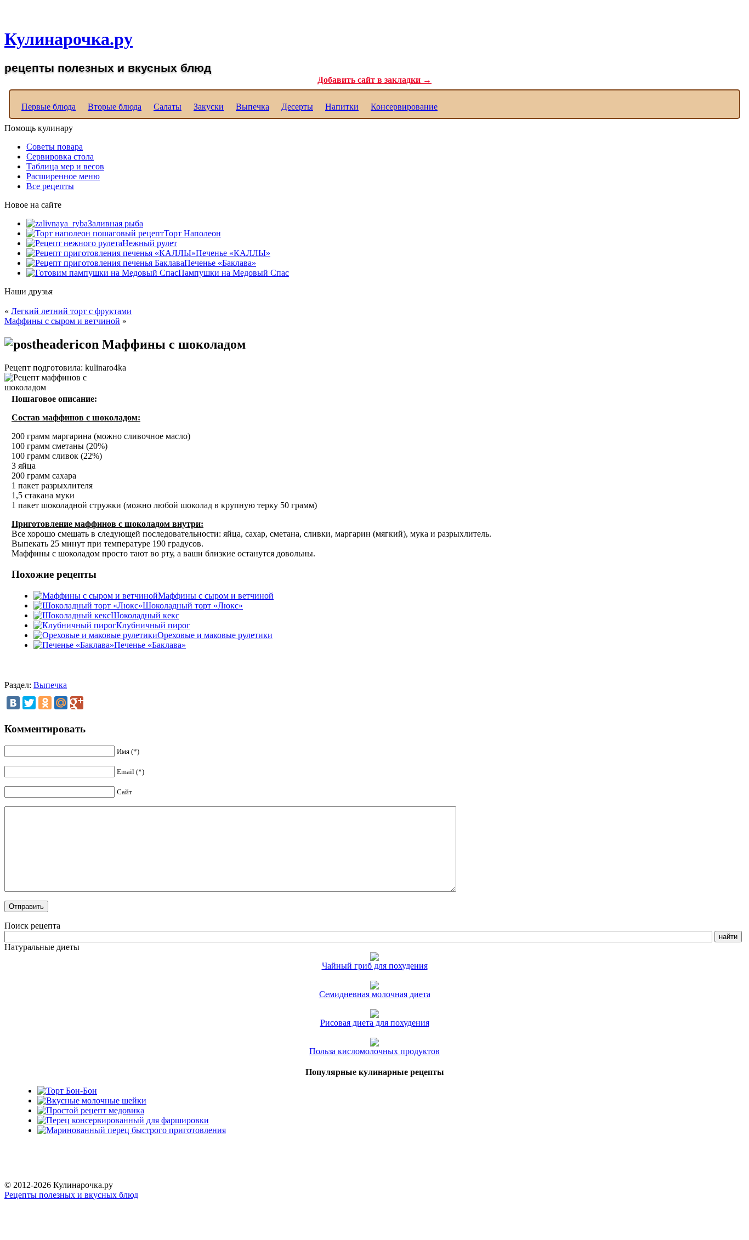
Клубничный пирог (153, 625)
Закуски (209, 106)
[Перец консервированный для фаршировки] (123, 1120)
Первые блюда (48, 106)
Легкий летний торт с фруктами (71, 311)
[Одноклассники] (45, 702)
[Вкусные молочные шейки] (91, 1100)
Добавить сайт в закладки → (374, 79)
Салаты (167, 106)
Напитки (342, 106)
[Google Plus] (76, 702)
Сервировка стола (60, 156)
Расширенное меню (63, 176)
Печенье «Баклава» (150, 645)
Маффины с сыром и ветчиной (62, 321)
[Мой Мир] (60, 702)
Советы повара (54, 146)
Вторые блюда (114, 106)
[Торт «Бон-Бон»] (67, 1090)
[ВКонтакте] (13, 702)
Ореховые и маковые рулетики (215, 635)
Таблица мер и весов (65, 166)
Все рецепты (50, 186)
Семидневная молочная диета (374, 994)
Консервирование (404, 106)
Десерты (297, 106)
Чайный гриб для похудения (375, 965)
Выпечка (252, 106)
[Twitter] (29, 702)
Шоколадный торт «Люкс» (193, 605)
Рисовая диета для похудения (374, 1022)
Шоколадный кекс (145, 615)
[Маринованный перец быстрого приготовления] (131, 1130)
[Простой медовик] (90, 1110)
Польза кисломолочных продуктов (374, 1051)
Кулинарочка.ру (68, 39)
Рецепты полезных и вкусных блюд (71, 1194)
